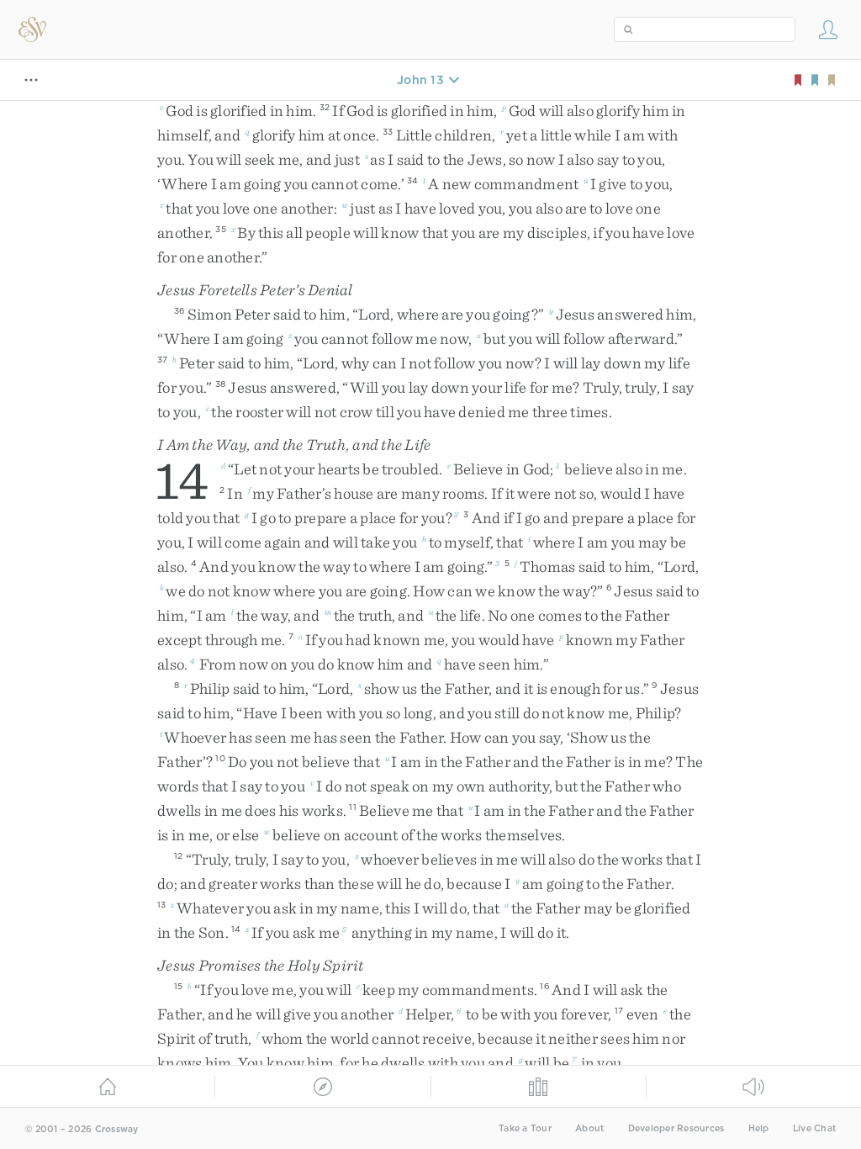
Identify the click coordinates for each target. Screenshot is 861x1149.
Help (758, 1128)
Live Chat (814, 1128)
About (589, 1128)
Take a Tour (525, 1128)
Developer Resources (676, 1128)
